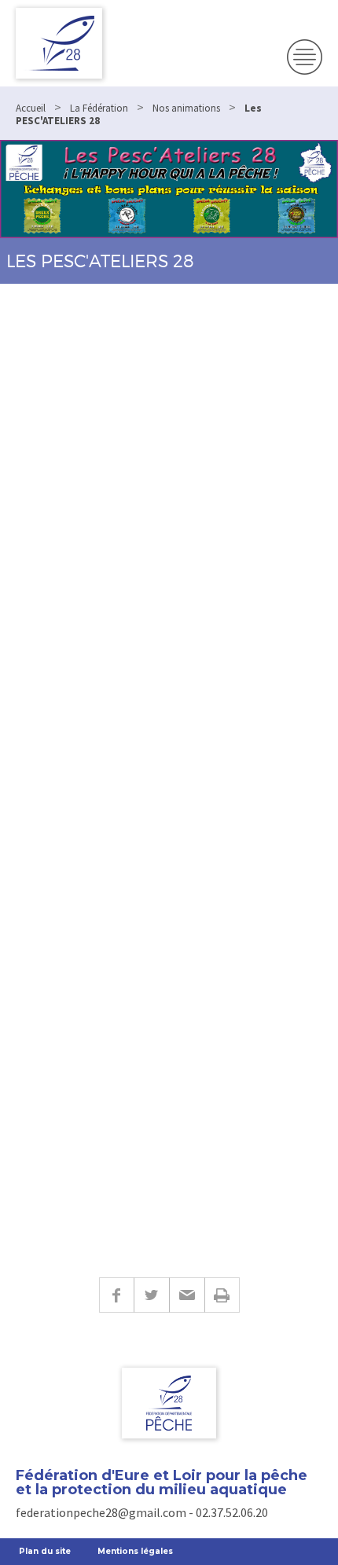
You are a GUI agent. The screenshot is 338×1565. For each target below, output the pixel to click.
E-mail (186, 1295)
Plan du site (45, 1551)
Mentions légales (135, 1551)
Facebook (116, 1295)
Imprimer (222, 1295)
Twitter (151, 1295)
